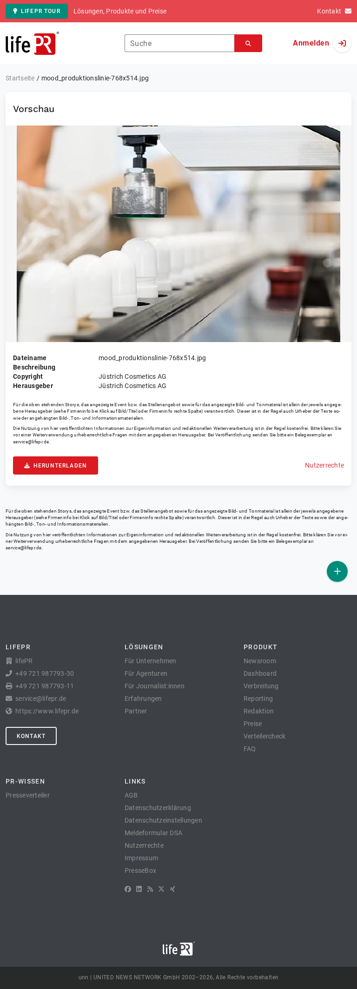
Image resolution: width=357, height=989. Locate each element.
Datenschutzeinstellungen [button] (163, 820)
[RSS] (150, 889)
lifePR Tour (40, 11)
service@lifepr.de (31, 441)
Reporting (258, 698)
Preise (253, 723)
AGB (131, 795)
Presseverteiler (28, 795)
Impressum (141, 858)
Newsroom (260, 661)
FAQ (250, 748)
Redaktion (259, 711)
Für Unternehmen (151, 661)
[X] (161, 889)
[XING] (172, 889)
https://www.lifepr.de (47, 711)
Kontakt (31, 736)
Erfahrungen (143, 698)
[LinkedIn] (139, 889)
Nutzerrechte (324, 465)
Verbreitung (261, 686)
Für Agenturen (146, 673)
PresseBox (140, 870)
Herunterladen (60, 465)
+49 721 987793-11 (44, 686)
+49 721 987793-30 (44, 673)
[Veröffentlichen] (337, 571)
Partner (136, 711)
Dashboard (260, 673)
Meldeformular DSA (153, 833)
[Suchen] (248, 43)
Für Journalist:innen (155, 686)
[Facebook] (128, 889)
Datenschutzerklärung (158, 807)
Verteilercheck (265, 736)
